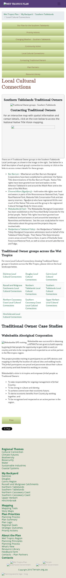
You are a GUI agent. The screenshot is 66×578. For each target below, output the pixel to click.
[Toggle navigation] (59, 3)
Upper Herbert (9, 497)
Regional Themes (13, 449)
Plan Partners (33, 67)
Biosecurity (8, 460)
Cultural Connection (12, 451)
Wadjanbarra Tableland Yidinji (21, 229)
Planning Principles (12, 541)
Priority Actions (33, 32)
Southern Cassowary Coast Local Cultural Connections (33, 304)
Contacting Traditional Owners (33, 60)
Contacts (7, 557)
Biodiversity (8, 457)
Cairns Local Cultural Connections (51, 276)
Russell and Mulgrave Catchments (20, 484)
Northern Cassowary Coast (16, 492)
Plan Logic (7, 522)
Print (11, 420)
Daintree (6, 475)
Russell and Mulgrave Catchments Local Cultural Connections (12, 288)
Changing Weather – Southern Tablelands (33, 39)
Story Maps (8, 511)
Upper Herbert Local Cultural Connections (52, 302)
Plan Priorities (11, 514)
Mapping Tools (10, 508)
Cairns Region (9, 481)
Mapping (7, 505)
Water (5, 462)
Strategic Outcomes (12, 527)
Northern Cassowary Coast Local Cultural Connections (12, 302)
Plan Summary (9, 519)
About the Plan (11, 535)
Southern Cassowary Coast (16, 495)
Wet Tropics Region (12, 538)
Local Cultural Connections (33, 53)
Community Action (33, 46)
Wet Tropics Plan (11, 14)
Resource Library (33, 74)
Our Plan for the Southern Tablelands (33, 25)
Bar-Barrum (13, 174)
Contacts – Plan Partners (15, 554)
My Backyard (27, 14)
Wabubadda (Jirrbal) (17, 208)
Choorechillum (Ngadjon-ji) (20, 191)
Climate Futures (10, 454)
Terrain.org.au (40, 569)
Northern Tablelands (13, 486)
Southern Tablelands (44, 14)
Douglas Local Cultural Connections (31, 276)
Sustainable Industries (14, 465)
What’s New (8, 546)
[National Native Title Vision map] (33, 140)
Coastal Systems (10, 468)
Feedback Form (10, 551)
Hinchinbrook (9, 500)
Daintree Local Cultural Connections (12, 275)
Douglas (6, 478)
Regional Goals (10, 525)
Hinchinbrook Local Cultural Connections (12, 315)
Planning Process (11, 516)
